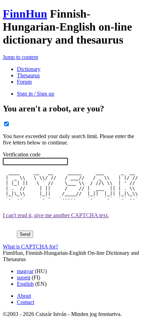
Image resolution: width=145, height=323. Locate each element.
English (25, 284)
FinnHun (25, 13)
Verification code (21, 154)
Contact (25, 302)
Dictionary (28, 69)
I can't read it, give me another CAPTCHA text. (56, 215)
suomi (23, 277)
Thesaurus (28, 75)
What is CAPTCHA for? (30, 247)
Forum (24, 82)
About (24, 296)
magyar (25, 271)
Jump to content (20, 57)
